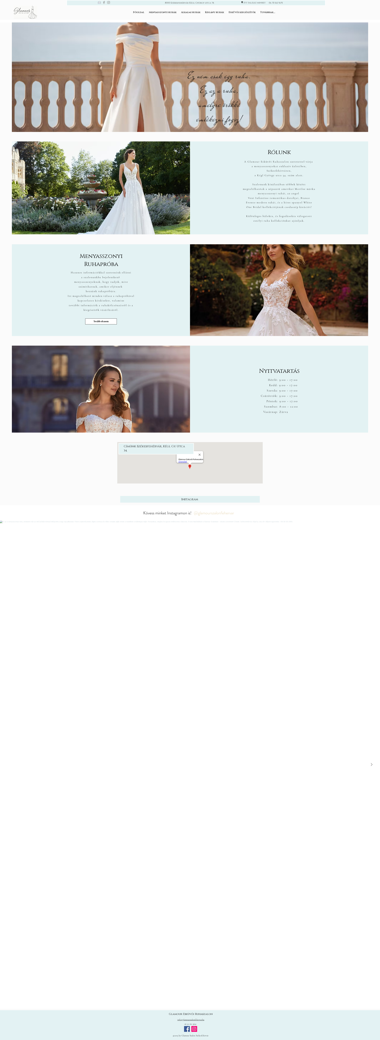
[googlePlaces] (242, 2)
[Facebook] (104, 2)
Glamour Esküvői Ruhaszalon (191, 1014)
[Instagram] (108, 2)
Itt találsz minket (255, 2)
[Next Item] (371, 764)
